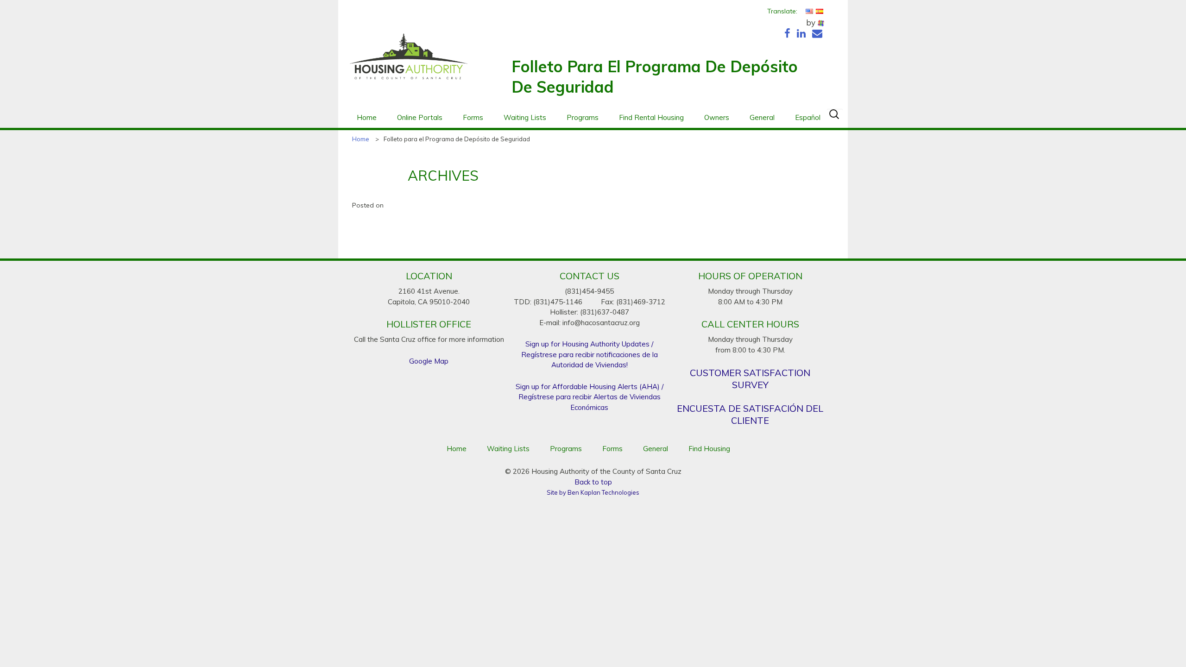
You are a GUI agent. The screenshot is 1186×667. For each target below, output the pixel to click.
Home (367, 117)
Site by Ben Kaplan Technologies (593, 492)
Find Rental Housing (651, 117)
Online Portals (419, 117)
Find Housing (709, 448)
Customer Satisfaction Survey (750, 378)
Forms (473, 117)
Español (807, 117)
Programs (583, 117)
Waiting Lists (525, 117)
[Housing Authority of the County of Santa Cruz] (408, 61)
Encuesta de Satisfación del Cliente (750, 414)
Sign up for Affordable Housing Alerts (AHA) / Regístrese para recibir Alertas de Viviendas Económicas (589, 397)
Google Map (428, 361)
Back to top (593, 482)
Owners (716, 117)
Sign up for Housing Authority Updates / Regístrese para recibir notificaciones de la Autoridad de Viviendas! (589, 354)
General (762, 117)
